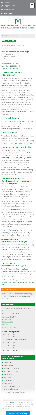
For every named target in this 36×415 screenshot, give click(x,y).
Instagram (6, 2)
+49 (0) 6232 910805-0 (10, 6)
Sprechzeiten (7, 13)
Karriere (5, 298)
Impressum (21, 402)
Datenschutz (13, 36)
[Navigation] (32, 5)
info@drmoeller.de (9, 10)
